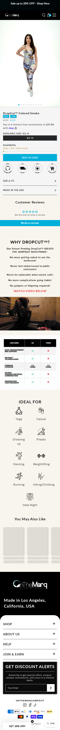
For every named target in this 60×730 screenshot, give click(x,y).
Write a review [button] (30, 223)
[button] (17, 726)
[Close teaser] (32, 721)
